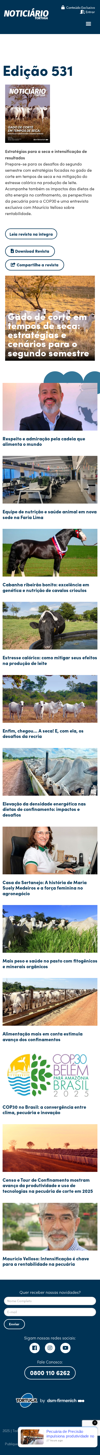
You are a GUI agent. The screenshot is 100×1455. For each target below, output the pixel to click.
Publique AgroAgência (21, 1444)
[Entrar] (82, 12)
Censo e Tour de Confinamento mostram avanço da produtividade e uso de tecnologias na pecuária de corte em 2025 (48, 1185)
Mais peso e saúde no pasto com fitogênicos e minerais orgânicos (50, 963)
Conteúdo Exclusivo (80, 7)
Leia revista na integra (31, 234)
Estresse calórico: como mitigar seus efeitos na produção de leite (50, 660)
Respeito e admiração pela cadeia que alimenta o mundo (44, 441)
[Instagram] (50, 1348)
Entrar (90, 12)
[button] (88, 23)
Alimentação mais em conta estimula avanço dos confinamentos (43, 1036)
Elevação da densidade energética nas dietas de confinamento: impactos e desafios (44, 809)
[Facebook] (34, 1348)
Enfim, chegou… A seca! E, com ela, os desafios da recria (43, 733)
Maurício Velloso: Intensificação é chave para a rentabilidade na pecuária (46, 1261)
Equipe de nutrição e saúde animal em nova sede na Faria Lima (50, 514)
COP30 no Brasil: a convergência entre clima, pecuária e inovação (44, 1110)
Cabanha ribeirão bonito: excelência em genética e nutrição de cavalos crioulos (46, 587)
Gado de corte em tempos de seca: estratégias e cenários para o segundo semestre (48, 334)
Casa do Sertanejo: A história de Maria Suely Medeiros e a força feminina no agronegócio (45, 888)
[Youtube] (65, 1348)
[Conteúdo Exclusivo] (63, 7)
